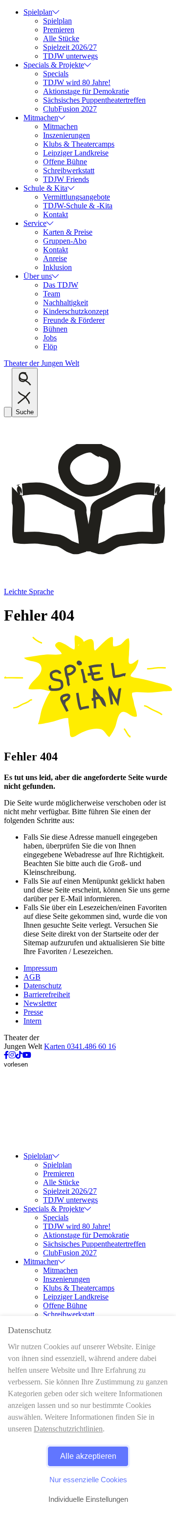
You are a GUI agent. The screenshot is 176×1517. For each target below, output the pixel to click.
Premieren (58, 29)
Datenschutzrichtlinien (68, 1429)
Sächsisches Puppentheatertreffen (94, 100)
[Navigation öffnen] (8, 412)
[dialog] (88, 1416)
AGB (32, 977)
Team (51, 294)
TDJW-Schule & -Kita (77, 205)
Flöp (50, 346)
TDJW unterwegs (70, 56)
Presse (33, 1012)
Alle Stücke (61, 38)
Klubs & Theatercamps (78, 144)
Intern (32, 1021)
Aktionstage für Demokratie (86, 91)
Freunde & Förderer (74, 320)
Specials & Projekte (53, 65)
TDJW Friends (66, 179)
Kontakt (55, 214)
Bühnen (55, 329)
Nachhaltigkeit (65, 302)
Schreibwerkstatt (68, 170)
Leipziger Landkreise (76, 153)
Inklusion (57, 267)
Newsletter (40, 1003)
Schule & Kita (45, 188)
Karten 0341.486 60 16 (80, 1046)
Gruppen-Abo (65, 241)
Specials (55, 73)
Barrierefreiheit (46, 994)
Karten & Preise (67, 232)
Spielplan (37, 12)
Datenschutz (42, 986)
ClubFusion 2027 (70, 109)
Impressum (40, 968)
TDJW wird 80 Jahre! (76, 82)
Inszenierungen (66, 135)
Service (34, 223)
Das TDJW (60, 285)
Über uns (37, 276)
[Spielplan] (88, 736)
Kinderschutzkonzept (76, 311)
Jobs (50, 338)
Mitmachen (40, 117)
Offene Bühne (65, 161)
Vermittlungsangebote (76, 197)
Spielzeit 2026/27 (70, 47)
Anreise (55, 258)
